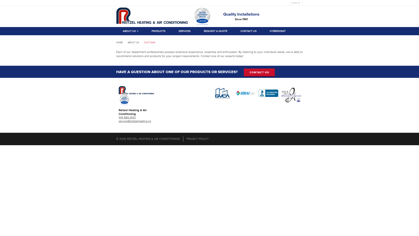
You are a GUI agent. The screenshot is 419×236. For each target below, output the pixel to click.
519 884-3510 (127, 117)
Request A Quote (215, 31)
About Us (129, 31)
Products (158, 31)
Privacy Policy (198, 139)
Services (185, 31)
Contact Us (295, 3)
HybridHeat (278, 31)
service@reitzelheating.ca (135, 121)
